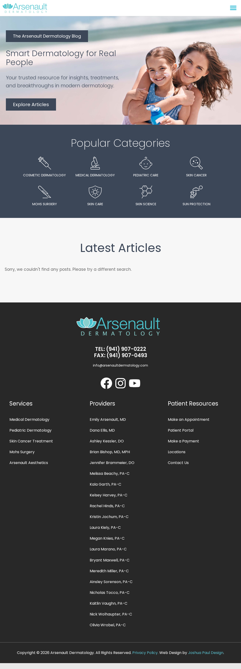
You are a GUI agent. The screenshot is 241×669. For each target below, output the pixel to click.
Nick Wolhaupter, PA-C (111, 614)
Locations (176, 452)
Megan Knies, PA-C (107, 538)
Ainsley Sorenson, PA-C (111, 581)
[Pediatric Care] (145, 163)
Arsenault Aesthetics (28, 462)
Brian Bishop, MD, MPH (110, 452)
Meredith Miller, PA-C (109, 571)
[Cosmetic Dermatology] (44, 163)
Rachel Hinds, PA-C (107, 506)
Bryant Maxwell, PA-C (109, 560)
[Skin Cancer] (196, 163)
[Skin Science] (145, 192)
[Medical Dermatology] (95, 163)
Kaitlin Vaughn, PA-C (108, 603)
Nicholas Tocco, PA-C (109, 592)
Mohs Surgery (44, 204)
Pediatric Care (145, 175)
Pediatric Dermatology (30, 430)
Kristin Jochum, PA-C (109, 516)
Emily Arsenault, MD (108, 419)
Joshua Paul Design (205, 652)
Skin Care (95, 204)
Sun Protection (196, 204)
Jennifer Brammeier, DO (112, 462)
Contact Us (178, 462)
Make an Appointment (188, 419)
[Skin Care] (95, 192)
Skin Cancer (196, 175)
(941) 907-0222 (126, 349)
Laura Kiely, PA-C (105, 527)
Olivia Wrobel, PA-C (108, 625)
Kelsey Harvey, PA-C (108, 495)
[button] (233, 7)
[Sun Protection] (196, 192)
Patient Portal (180, 430)
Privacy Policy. (145, 652)
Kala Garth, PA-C (105, 484)
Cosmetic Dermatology (44, 175)
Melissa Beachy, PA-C (109, 473)
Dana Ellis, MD (102, 430)
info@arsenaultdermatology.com (120, 365)
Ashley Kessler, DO (107, 441)
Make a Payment (183, 441)
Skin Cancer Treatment (31, 441)
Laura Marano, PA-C (108, 549)
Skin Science (146, 204)
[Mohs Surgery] (44, 192)
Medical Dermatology (95, 175)
